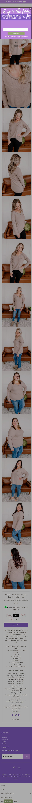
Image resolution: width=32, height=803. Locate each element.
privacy (16, 45)
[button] (30, 9)
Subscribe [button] (16, 33)
